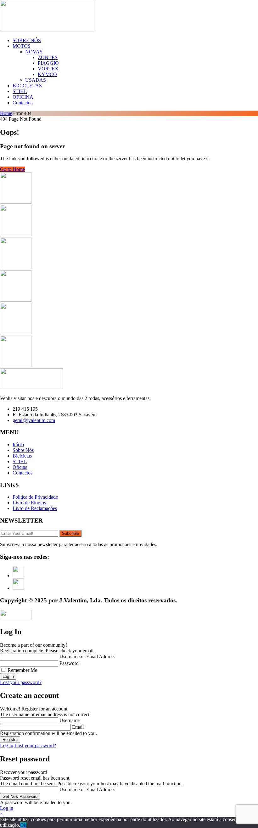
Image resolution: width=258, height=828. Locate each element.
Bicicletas (22, 455)
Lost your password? (21, 682)
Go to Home (12, 169)
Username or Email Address (87, 656)
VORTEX (48, 68)
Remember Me (22, 670)
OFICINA (23, 97)
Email (78, 727)
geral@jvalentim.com (34, 420)
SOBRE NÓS (27, 40)
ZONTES (48, 57)
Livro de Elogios (29, 502)
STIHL (20, 91)
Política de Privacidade (35, 497)
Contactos (22, 102)
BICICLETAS (27, 85)
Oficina (20, 467)
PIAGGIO (48, 63)
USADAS (35, 80)
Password (69, 663)
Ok (23, 825)
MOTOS (22, 46)
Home (6, 113)
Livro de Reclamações (35, 508)
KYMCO (47, 74)
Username (69, 720)
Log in (6, 745)
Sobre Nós (23, 450)
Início (18, 444)
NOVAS (33, 51)
